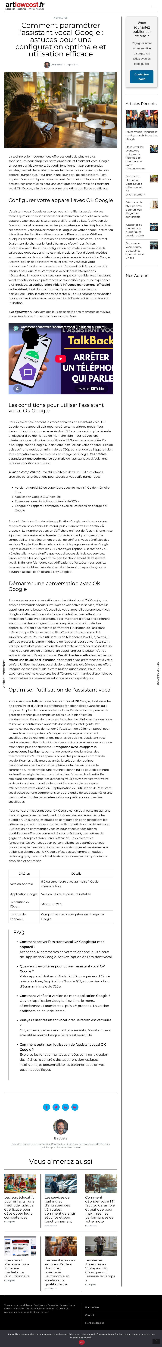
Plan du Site (92, 1307)
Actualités (60, 18)
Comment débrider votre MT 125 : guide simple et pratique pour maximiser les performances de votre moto (100, 1209)
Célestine (52, 1226)
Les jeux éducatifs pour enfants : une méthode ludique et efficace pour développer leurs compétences (19, 1207)
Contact (89, 1315)
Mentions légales (94, 1322)
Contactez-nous (141, 77)
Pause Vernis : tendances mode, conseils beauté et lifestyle (142, 135)
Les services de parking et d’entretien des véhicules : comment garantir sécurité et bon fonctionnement (60, 1209)
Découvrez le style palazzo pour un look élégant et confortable (134, 209)
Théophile (52, 1288)
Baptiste (58, 65)
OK (81, 1342)
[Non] (156, 1341)
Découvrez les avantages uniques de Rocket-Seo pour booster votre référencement (135, 157)
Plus (78, 1147)
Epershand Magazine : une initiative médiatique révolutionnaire (17, 1268)
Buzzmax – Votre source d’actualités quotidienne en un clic (136, 250)
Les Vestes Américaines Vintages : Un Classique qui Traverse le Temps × (100, 1270)
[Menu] (154, 6)
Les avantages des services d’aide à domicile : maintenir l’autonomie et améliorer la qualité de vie (60, 1272)
